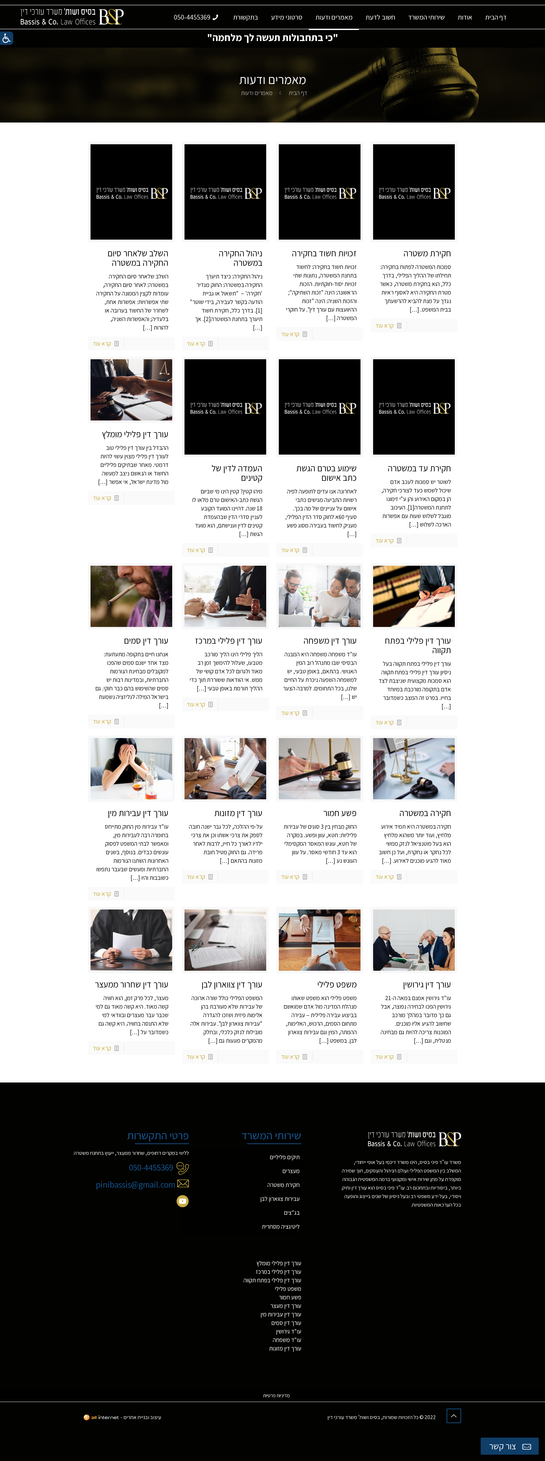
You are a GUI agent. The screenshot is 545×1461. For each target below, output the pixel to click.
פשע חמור (340, 813)
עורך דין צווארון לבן (232, 984)
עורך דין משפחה (330, 640)
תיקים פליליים (285, 1157)
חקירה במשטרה (425, 813)
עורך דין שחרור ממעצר (131, 984)
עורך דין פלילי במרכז (228, 640)
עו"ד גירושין (288, 1331)
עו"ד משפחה (287, 1340)
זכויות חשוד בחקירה (324, 253)
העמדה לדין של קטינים (237, 472)
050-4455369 (151, 1167)
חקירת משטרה (427, 253)
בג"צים (292, 1212)
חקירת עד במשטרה (419, 468)
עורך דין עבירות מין (138, 813)
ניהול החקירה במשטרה (240, 257)
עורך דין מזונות (238, 813)
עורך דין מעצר (285, 1305)
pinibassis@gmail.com (136, 1184)
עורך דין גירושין (427, 984)
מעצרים (291, 1171)
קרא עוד (384, 325)
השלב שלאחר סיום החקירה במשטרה (138, 257)
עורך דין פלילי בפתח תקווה (418, 645)
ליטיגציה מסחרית (281, 1226)
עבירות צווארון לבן (280, 1198)
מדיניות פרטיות (276, 1395)
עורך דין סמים (146, 640)
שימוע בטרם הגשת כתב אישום (326, 472)
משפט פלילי (337, 984)
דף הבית (298, 93)
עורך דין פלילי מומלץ (135, 434)
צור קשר (503, 1446)
